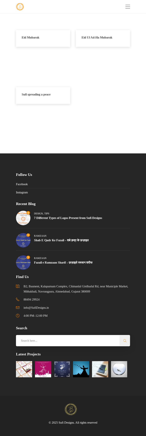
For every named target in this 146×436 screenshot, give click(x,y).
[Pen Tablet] (100, 369)
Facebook (22, 184)
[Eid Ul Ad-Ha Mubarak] (62, 369)
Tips (46, 213)
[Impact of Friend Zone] (119, 369)
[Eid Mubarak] (43, 369)
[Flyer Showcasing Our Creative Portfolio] (24, 369)
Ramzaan (40, 235)
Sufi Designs (66, 422)
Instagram (22, 192)
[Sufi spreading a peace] (81, 369)
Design (38, 213)
